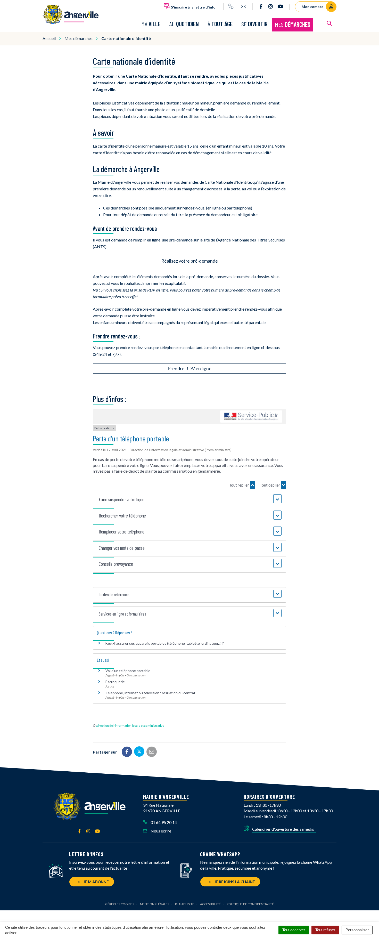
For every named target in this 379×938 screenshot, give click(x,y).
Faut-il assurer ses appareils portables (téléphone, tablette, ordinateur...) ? (164, 643)
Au (184, 24)
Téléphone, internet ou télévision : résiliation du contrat (150, 693)
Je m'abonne (96, 881)
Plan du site (184, 904)
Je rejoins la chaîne (234, 881)
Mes (292, 24)
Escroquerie (115, 682)
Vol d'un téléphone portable (127, 670)
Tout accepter (293, 930)
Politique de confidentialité (250, 904)
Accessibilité (210, 904)
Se (254, 24)
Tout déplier (270, 485)
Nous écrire (160, 830)
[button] (189, 499)
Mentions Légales (154, 904)
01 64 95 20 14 (163, 822)
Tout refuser (325, 930)
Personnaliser (357, 930)
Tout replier (239, 485)
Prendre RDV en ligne (189, 368)
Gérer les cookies (119, 904)
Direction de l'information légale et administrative (130, 725)
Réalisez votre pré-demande (189, 261)
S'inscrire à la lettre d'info (193, 7)
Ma (150, 24)
